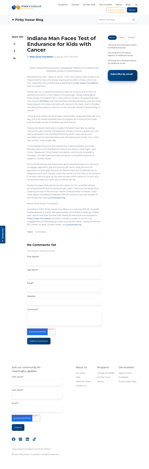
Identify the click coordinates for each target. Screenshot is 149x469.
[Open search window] (136, 5)
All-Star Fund (103, 377)
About (119, 4)
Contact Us (81, 386)
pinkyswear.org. (57, 197)
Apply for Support (116, 10)
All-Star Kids (89, 4)
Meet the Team (83, 381)
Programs (63, 4)
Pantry (100, 381)
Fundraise (123, 377)
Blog (128, 4)
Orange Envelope (105, 373)
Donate (75, 4)
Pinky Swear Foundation (86, 83)
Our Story (80, 373)
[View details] (13, 439)
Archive (131, 38)
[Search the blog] (133, 20)
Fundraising (40, 232)
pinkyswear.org (74, 224)
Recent (112, 38)
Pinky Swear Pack (127, 381)
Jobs (78, 377)
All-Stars (44, 101)
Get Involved (105, 4)
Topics (122, 38)
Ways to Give (125, 373)
